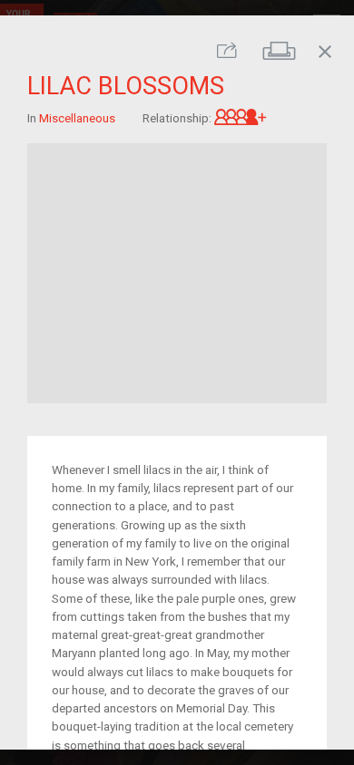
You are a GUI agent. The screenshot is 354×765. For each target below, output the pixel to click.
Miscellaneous (77, 117)
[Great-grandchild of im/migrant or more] (240, 117)
